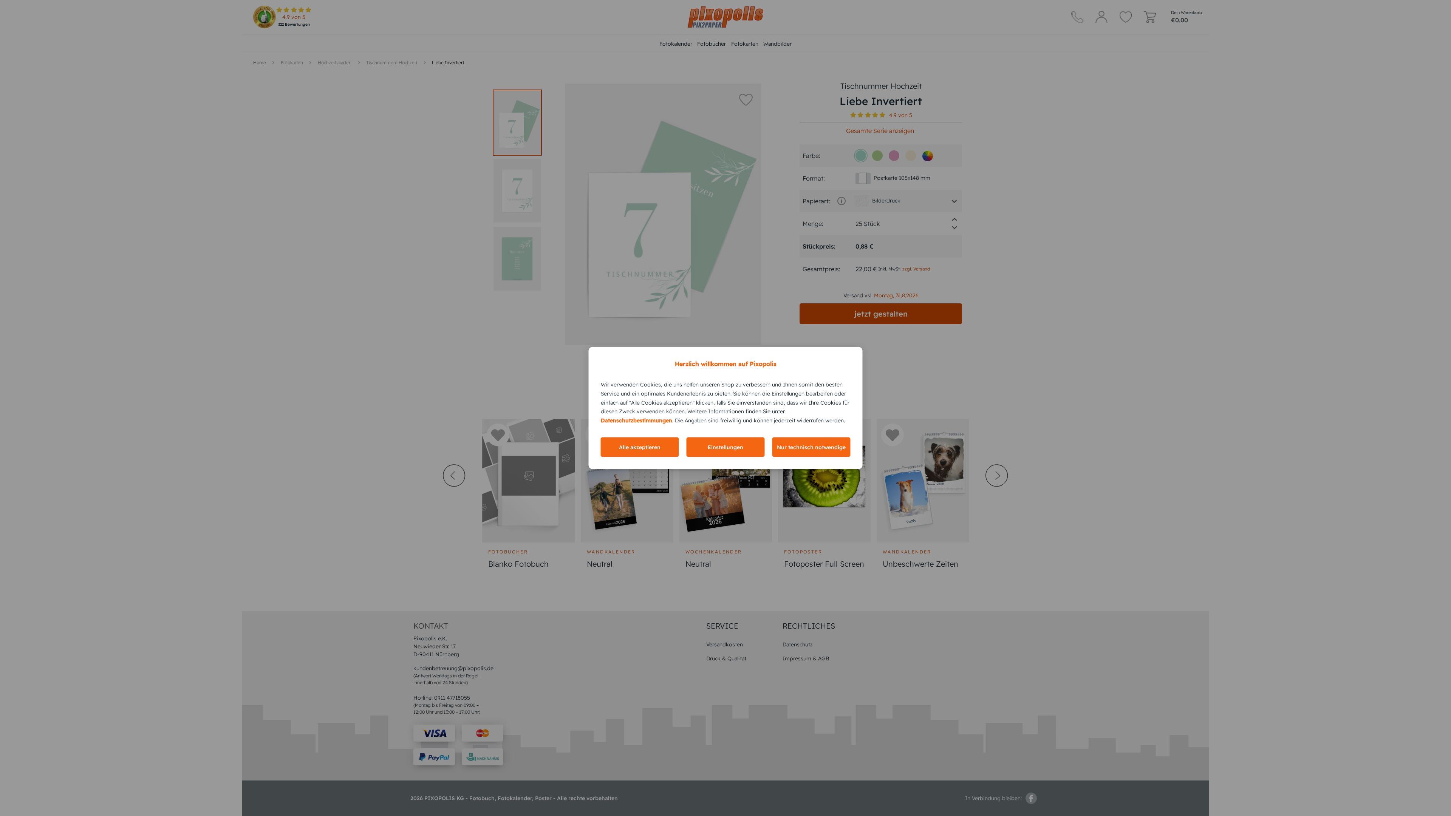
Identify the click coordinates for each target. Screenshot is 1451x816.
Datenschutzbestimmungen (636, 420)
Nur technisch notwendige (811, 447)
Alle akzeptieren (640, 447)
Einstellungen (725, 447)
